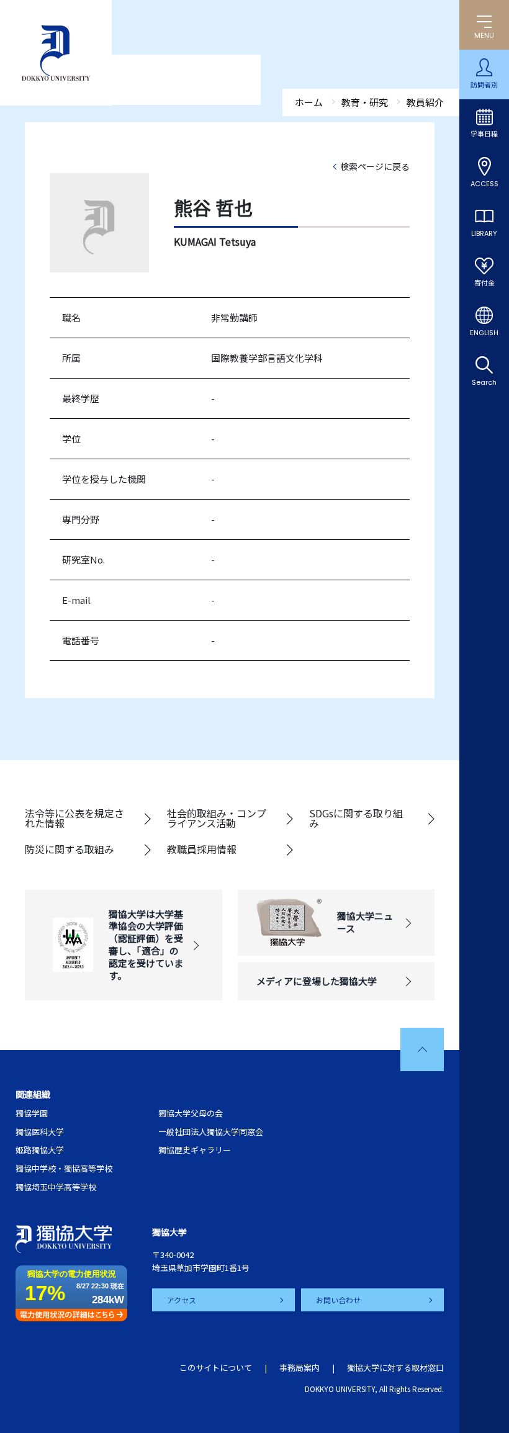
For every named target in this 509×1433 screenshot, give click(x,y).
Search (484, 382)
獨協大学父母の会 (190, 1113)
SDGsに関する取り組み (356, 818)
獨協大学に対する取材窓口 (395, 1367)
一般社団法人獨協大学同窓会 (210, 1132)
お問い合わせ (338, 1300)
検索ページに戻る (375, 166)
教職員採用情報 (201, 849)
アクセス (181, 1300)
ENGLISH (484, 333)
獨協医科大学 (40, 1132)
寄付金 (484, 283)
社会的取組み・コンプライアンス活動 (216, 818)
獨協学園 (32, 1113)
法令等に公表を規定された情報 (74, 818)
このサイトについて (215, 1367)
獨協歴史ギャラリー (194, 1150)
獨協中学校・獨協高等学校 (64, 1168)
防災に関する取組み (69, 849)
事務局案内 (299, 1367)
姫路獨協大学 (40, 1150)
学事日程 (484, 134)
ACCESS (484, 184)
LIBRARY (484, 233)
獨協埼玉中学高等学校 (56, 1187)
